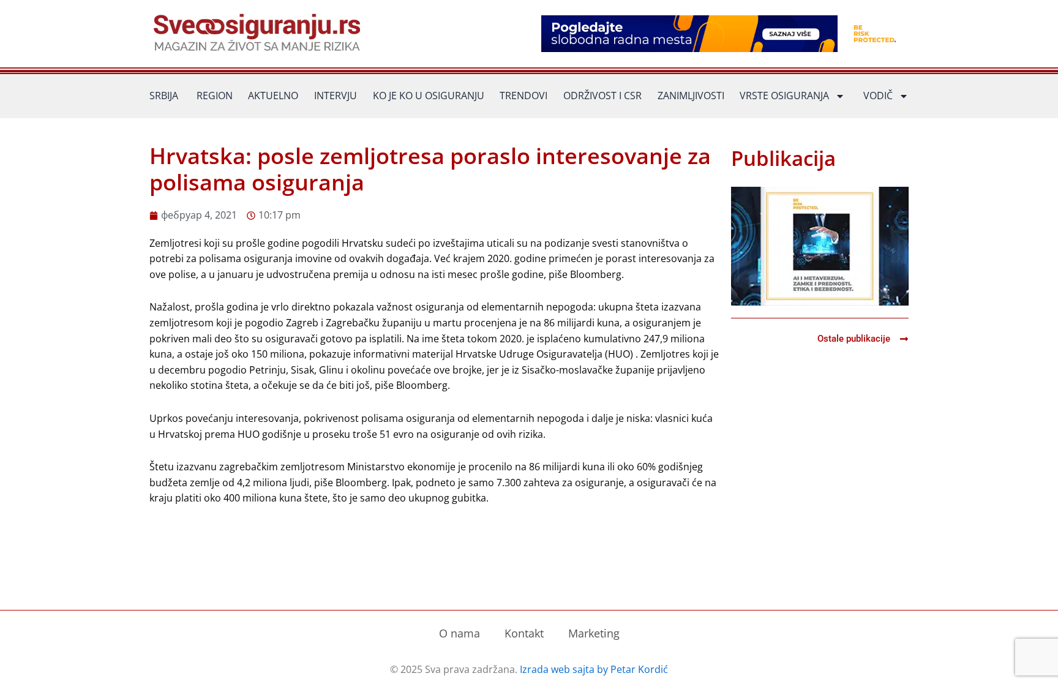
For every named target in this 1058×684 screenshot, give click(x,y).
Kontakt (524, 633)
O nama (459, 633)
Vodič (878, 95)
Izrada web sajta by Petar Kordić (594, 669)
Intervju (335, 95)
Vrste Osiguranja (784, 95)
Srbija (163, 95)
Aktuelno (273, 95)
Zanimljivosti (691, 95)
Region (215, 95)
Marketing (594, 633)
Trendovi (523, 95)
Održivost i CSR (602, 95)
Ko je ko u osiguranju (428, 95)
